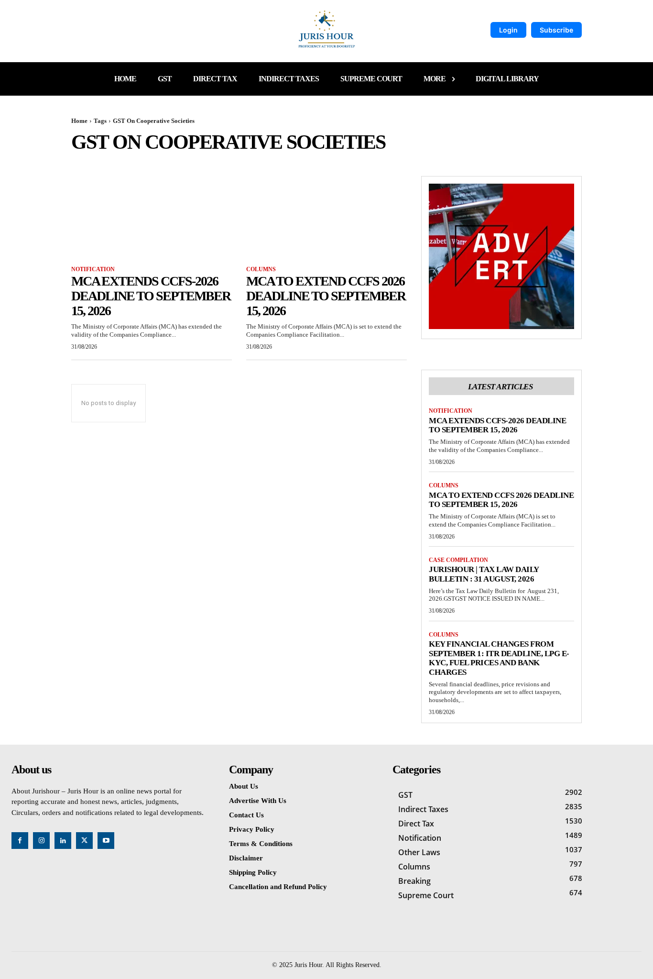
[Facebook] (19, 840)
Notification (93, 269)
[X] (84, 840)
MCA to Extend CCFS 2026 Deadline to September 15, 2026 (325, 296)
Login (508, 30)
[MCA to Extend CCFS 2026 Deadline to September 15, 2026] (326, 216)
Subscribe (556, 30)
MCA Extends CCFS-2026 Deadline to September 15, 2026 (150, 296)
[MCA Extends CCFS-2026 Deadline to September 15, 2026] (151, 216)
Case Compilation (458, 560)
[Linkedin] (62, 840)
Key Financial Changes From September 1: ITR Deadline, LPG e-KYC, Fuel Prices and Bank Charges (499, 658)
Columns (261, 269)
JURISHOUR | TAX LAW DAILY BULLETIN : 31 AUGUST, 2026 (484, 574)
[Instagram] (41, 840)
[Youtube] (106, 840)
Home (79, 120)
